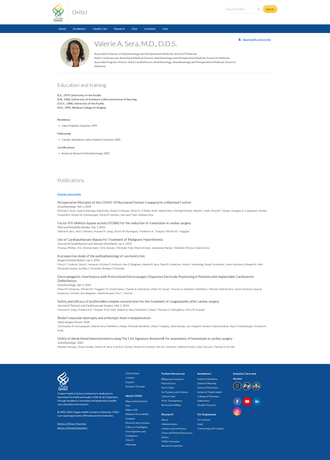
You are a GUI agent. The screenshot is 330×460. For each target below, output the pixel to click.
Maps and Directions (136, 401)
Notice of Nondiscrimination (72, 427)
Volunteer (130, 444)
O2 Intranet (203, 419)
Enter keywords (234, 15)
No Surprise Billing (171, 404)
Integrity (130, 418)
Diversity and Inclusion (137, 422)
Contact (129, 377)
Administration (169, 424)
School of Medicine (207, 379)
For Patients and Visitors (174, 392)
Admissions (203, 400)
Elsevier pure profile (69, 194)
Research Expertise (171, 445)
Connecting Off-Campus (210, 428)
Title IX (129, 440)
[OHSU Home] (60, 12)
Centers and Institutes (173, 428)
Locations (150, 28)
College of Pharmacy (208, 396)
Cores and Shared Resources (176, 432)
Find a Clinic (167, 387)
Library (165, 437)
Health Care (100, 28)
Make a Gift (131, 409)
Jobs (165, 28)
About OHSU (133, 395)
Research (119, 28)
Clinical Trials (168, 396)
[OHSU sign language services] (247, 389)
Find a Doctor (168, 383)
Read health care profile (256, 39)
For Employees (206, 414)
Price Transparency (171, 400)
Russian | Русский (135, 386)
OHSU (79, 12)
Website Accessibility (137, 414)
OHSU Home (132, 373)
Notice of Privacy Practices (71, 423)
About (62, 28)
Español (129, 382)
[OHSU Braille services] (238, 389)
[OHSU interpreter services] (256, 389)
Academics (79, 28)
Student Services (206, 404)
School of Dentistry (207, 387)
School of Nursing (206, 383)
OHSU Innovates (170, 441)
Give (134, 28)
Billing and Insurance (172, 379)
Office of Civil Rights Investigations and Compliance (136, 431)
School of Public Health (209, 392)
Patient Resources (173, 373)
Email (200, 424)
